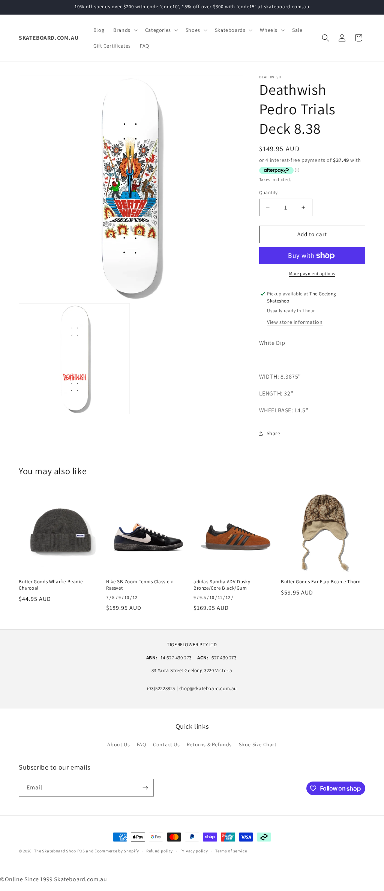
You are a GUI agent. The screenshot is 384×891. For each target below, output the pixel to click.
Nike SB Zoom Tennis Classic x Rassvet (139, 585)
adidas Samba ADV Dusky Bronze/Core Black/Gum (222, 585)
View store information (294, 322)
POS (81, 851)
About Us (118, 744)
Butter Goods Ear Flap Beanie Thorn (320, 582)
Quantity (268, 192)
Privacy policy (194, 851)
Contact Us (166, 744)
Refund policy (159, 851)
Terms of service (231, 851)
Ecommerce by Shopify (116, 851)
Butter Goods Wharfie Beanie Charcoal (50, 585)
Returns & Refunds (209, 744)
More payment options (312, 273)
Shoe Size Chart (258, 744)
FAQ (141, 744)
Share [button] (273, 433)
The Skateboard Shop (55, 851)
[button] (125, 30)
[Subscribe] (145, 788)
